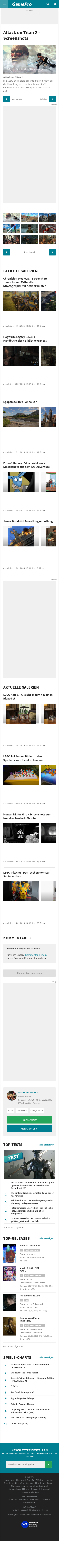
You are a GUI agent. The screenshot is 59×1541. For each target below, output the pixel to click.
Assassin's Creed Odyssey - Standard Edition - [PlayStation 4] (32, 1379)
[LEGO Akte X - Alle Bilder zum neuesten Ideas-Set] (21, 714)
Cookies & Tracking (40, 1489)
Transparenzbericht (29, 1492)
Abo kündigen (47, 1480)
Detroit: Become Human (22, 1404)
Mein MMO (35, 1499)
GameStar (12, 1499)
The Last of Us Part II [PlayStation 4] (28, 1417)
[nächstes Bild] (52, 99)
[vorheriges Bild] (6, 99)
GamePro (23, 1499)
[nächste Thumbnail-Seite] (52, 252)
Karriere (29, 1483)
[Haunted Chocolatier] (11, 1253)
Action (10, 1110)
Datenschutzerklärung (19, 1489)
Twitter (14, 1509)
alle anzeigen (46, 1144)
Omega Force (36, 1110)
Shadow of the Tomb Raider (24, 1372)
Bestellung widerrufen (14, 1483)
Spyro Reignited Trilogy (22, 1398)
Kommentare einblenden (29, 973)
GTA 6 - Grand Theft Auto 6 (29, 1269)
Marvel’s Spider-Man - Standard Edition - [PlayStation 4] (31, 1366)
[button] (4, 4)
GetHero (46, 1499)
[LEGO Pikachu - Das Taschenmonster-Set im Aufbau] (21, 891)
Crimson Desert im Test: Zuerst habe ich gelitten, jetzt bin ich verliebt (30, 1220)
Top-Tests (12, 1144)
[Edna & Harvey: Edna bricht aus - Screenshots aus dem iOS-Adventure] (21, 482)
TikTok (45, 1509)
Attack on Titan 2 (28, 1092)
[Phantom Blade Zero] (11, 1303)
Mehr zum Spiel (29, 1128)
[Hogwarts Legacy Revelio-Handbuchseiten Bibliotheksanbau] (21, 356)
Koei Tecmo (22, 1110)
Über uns (20, 1480)
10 (5, 1424)
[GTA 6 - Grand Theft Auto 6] (11, 1275)
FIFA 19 (14, 1386)
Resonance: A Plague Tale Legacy (30, 1319)
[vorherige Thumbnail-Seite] (6, 252)
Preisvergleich (29, 1119)
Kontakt (50, 1483)
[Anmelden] (48, 1464)
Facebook (24, 1509)
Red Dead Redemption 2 (22, 1392)
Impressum (9, 1480)
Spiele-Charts (17, 1357)
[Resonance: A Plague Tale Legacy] (11, 1326)
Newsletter (40, 1483)
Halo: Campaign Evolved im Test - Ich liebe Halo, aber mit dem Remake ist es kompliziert (32, 1210)
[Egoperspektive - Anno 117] (21, 417)
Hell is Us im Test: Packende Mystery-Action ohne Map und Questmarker (32, 1202)
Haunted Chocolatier (30, 1245)
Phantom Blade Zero (30, 1295)
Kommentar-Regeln (36, 954)
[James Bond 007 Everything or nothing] (21, 536)
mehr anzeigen (11, 1346)
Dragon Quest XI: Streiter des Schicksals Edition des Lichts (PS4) (30, 1411)
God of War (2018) (19, 1423)
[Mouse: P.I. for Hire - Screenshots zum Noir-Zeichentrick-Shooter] (21, 833)
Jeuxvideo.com (29, 1502)
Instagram (35, 1509)
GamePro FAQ (33, 1480)
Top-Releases (16, 1238)
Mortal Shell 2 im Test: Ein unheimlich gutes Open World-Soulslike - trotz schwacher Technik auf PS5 (32, 1185)
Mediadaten (41, 1486)
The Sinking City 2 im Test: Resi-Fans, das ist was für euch (32, 1194)
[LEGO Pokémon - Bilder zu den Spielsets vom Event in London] (21, 775)
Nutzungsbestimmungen (22, 1486)
